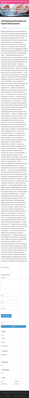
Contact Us (8, 395)
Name (2, 295)
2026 (2, 365)
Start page (3, 342)
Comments (4, 384)
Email (3, 302)
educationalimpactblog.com (13, 393)
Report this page (5, 267)
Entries (16, 381)
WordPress (16, 384)
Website (3, 308)
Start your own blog (5, 346)
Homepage (3, 338)
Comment (3, 277)
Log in (2, 335)
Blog (2, 373)
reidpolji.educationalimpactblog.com (14, 1)
